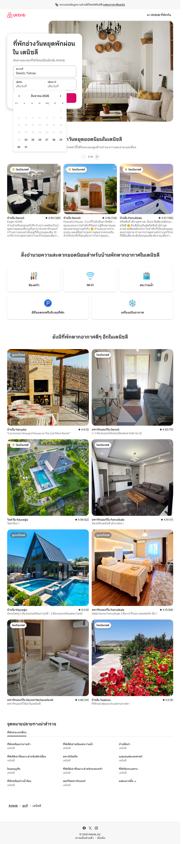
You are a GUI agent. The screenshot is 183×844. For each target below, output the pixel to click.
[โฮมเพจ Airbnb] (16, 15)
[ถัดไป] (97, 157)
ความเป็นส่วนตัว (84, 838)
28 (53, 139)
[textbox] (29, 86)
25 (32, 139)
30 (18, 147)
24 (25, 139)
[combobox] (44, 73)
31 (26, 147)
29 (60, 139)
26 (39, 139)
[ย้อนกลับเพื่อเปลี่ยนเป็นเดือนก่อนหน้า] (19, 96)
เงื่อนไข (101, 838)
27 (46, 139)
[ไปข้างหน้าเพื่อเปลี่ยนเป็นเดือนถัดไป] (60, 96)
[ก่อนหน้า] (83, 157)
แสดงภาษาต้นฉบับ (114, 4)
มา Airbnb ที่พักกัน (159, 15)
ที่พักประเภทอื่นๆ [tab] (16, 732)
